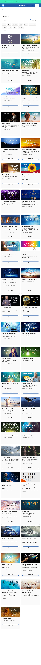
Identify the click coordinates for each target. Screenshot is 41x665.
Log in (37, 5)
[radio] (4, 24)
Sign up (32, 5)
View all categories (34, 20)
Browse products (21, 5)
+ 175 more (4, 30)
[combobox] (21, 13)
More (27, 5)
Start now (34, 1)
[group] (20, 26)
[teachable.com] (17, 1)
